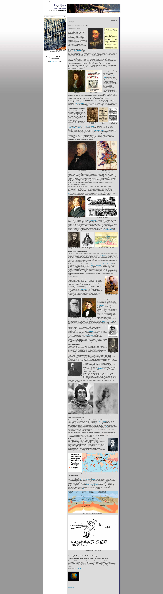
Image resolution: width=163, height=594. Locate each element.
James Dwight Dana (107, 321)
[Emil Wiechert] (75, 375)
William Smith (100, 173)
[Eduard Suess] (113, 335)
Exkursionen (94, 16)
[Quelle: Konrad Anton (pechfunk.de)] (93, 549)
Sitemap (63, 1)
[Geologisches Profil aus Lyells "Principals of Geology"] (106, 246)
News (111, 16)
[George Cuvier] (74, 246)
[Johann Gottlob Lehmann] (92, 121)
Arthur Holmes (106, 434)
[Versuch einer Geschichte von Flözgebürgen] (103, 121)
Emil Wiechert (99, 368)
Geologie (74, 16)
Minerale (79, 16)
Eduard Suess (96, 326)
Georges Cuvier (103, 255)
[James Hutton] (76, 216)
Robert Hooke (80, 103)
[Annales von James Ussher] (111, 48)
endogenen (87, 488)
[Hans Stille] (113, 351)
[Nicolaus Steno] (76, 91)
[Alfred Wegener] (80, 413)
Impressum (52, 1)
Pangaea (105, 426)
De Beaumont (101, 305)
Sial (95, 424)
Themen (100, 16)
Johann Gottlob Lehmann (87, 126)
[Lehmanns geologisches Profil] (113, 121)
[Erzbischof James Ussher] (95, 48)
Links (115, 16)
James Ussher (77, 50)
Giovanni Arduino (99, 130)
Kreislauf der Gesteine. (92, 484)
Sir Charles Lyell (107, 264)
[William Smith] (82, 169)
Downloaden (54, 61)
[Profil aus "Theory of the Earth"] (102, 216)
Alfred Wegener (102, 421)
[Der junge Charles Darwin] (111, 293)
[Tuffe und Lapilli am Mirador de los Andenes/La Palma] (55, 49)
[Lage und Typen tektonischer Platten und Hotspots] (93, 471)
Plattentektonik (85, 479)
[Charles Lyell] (87, 246)
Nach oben (71, 587)
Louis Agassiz (84, 289)
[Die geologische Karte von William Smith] (107, 169)
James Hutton (93, 220)
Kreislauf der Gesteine (107, 229)
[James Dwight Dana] (89, 316)
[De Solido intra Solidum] (94, 91)
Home (68, 16)
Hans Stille (91, 331)
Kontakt (58, 1)
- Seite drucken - (114, 20)
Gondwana (71, 353)
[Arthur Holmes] (113, 450)
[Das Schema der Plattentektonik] (93, 512)
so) (94, 479)
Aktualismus (93, 264)
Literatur (106, 16)
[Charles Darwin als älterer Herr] (74, 316)
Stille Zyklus (89, 335)
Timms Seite (86, 16)
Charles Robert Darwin (75, 279)
